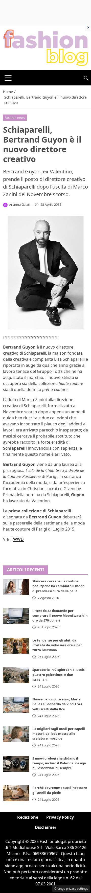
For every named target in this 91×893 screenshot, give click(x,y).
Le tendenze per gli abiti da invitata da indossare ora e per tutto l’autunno (57, 645)
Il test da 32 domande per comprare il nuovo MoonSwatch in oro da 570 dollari (59, 615)
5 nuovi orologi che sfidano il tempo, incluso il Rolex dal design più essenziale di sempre (59, 763)
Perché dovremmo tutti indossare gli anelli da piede (59, 790)
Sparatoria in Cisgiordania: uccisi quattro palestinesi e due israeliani (58, 674)
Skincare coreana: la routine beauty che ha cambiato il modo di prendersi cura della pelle (58, 586)
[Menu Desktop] (8, 77)
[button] (86, 78)
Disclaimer (45, 827)
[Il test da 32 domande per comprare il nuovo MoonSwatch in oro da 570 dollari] (16, 616)
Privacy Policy (60, 817)
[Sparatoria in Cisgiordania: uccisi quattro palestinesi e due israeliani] (16, 675)
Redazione (27, 817)
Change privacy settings (71, 888)
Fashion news (15, 117)
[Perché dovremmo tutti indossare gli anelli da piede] (16, 793)
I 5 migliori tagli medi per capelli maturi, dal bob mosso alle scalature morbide (58, 733)
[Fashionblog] (45, 47)
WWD (18, 539)
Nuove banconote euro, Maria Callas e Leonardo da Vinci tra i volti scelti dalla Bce (57, 704)
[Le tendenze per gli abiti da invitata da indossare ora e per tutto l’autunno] (16, 646)
